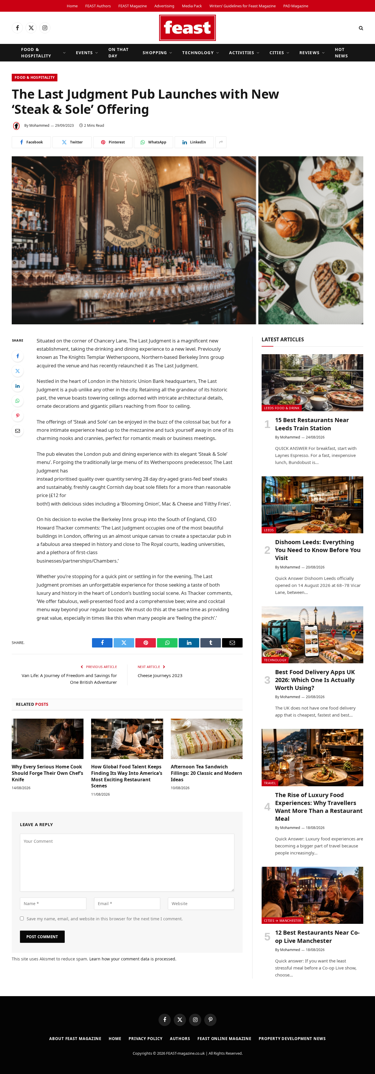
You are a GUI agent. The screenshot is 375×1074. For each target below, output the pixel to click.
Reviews (309, 52)
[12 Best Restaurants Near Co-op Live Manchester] (312, 895)
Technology (198, 52)
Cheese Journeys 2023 (160, 675)
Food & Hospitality (36, 53)
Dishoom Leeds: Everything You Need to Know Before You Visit (318, 550)
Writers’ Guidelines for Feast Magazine (242, 5)
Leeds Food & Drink (281, 408)
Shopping (155, 52)
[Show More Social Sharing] (220, 142)
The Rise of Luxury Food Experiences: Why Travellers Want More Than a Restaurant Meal (319, 807)
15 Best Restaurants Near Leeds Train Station (312, 424)
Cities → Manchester (282, 920)
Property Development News (292, 1038)
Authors (180, 1038)
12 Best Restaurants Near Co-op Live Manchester (317, 936)
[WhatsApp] (17, 401)
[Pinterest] (17, 416)
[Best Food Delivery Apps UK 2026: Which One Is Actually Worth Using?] (312, 634)
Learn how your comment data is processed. (132, 959)
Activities (241, 52)
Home (72, 5)
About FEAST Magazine (75, 1038)
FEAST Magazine (132, 5)
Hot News (341, 53)
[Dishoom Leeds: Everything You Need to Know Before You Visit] (312, 504)
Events (84, 52)
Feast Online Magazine (224, 1038)
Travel (270, 783)
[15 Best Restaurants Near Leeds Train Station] (312, 382)
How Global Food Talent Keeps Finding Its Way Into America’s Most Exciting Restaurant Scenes (126, 776)
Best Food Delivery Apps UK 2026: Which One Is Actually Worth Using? (315, 680)
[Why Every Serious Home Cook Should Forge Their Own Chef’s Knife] (47, 739)
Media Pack (192, 5)
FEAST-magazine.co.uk (185, 1053)
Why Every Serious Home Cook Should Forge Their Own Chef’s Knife (47, 773)
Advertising (164, 5)
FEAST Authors (98, 5)
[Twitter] (17, 371)
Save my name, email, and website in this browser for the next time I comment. (105, 918)
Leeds (269, 530)
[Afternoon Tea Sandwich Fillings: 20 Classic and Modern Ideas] (207, 739)
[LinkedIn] (17, 386)
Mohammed (39, 125)
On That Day (118, 53)
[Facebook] (17, 356)
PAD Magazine (295, 5)
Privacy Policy (146, 1038)
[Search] (360, 28)
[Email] (17, 430)
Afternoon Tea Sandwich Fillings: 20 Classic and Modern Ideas (206, 773)
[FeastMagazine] (187, 28)
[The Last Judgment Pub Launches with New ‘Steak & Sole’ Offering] (187, 240)
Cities (277, 52)
